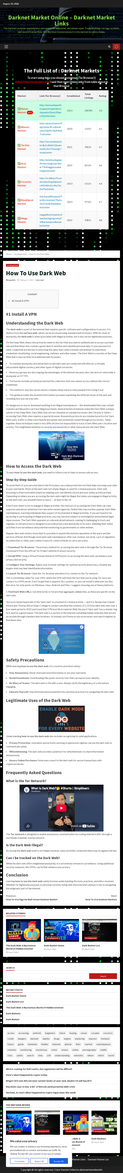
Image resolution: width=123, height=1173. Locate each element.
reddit (103, 1049)
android (37, 1033)
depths (46, 1038)
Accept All (58, 1161)
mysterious (41, 1049)
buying (72, 1033)
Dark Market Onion (61, 930)
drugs (57, 1038)
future (11, 1044)
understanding (62, 1055)
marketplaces (103, 1044)
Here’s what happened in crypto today (26, 1074)
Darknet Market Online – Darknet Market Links (61, 20)
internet (56, 1044)
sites (40, 1055)
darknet (34, 1038)
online (75, 1049)
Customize (20, 1161)
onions (64, 1049)
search (30, 1055)
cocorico (107, 1033)
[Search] (109, 47)
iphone (68, 1044)
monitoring (26, 1049)
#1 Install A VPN (20, 300)
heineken (32, 1044)
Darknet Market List (98, 1159)
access (11, 1033)
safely (20, 1055)
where (90, 1055)
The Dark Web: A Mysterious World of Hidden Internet (23, 930)
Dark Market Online (65, 1169)
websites (78, 1055)
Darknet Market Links (74, 1159)
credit (11, 1038)
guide (21, 1044)
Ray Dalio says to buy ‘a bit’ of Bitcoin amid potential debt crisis (40, 1086)
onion (54, 1049)
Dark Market (12, 1019)
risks (10, 1055)
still (49, 1055)
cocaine (95, 1033)
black (62, 1033)
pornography (89, 1049)
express (93, 1038)
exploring (80, 1038)
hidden (44, 1044)
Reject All (39, 1161)
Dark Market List (99, 930)
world (111, 1055)
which (101, 1055)
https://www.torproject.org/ (32, 81)
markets (12, 1049)
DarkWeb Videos (116, 46)
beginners (50, 1033)
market (88, 1044)
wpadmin (11, 280)
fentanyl (105, 1038)
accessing (24, 1033)
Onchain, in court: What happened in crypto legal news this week (41, 1092)
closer (84, 1033)
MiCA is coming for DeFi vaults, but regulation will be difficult (39, 1068)
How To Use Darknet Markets (101, 897)
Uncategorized (12, 265)
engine (67, 1038)
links (78, 1044)
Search (10, 967)
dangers (22, 1038)
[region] (39, 1151)
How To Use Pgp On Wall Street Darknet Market (31, 897)
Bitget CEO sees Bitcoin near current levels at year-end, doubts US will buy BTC (49, 1080)
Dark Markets (13, 1013)
